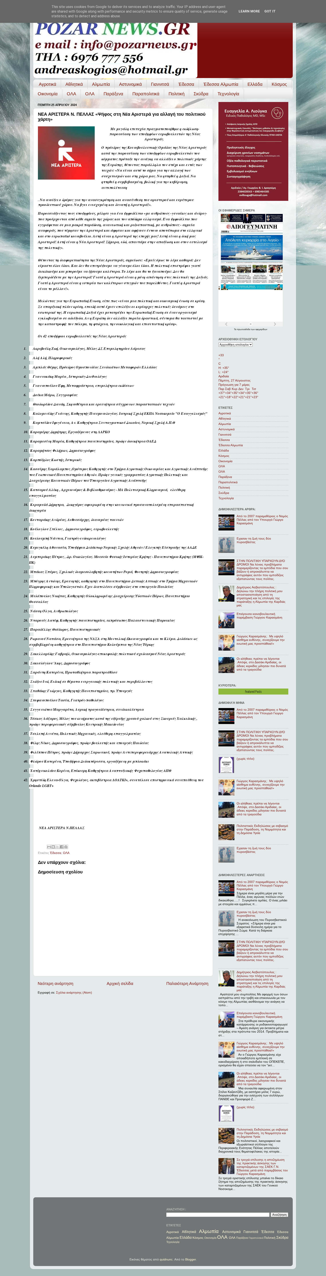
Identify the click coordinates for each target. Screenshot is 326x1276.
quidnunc (166, 1259)
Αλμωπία (101, 84)
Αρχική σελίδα (120, 983)
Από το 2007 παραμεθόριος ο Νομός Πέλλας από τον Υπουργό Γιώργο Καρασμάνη (262, 520)
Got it (270, 11)
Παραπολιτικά (145, 93)
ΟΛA (89, 93)
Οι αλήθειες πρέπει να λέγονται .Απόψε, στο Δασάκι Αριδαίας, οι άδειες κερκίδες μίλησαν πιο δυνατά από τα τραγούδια (261, 664)
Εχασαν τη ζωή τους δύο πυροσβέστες (254, 540)
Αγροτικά (47, 84)
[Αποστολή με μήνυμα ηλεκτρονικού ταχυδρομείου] (49, 847)
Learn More (249, 11)
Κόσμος (279, 84)
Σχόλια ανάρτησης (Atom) (74, 992)
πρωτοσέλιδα (244, 329)
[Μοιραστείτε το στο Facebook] (61, 847)
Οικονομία (48, 93)
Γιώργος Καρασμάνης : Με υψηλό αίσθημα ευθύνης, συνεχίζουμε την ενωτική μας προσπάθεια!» (261, 640)
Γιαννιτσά (160, 84)
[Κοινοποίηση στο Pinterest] (66, 847)
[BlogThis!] (53, 847)
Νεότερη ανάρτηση (55, 983)
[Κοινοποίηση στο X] (57, 847)
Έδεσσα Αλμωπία (220, 84)
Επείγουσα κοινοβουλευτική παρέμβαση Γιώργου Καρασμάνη (259, 615)
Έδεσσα (186, 84)
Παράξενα (113, 93)
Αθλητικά (74, 84)
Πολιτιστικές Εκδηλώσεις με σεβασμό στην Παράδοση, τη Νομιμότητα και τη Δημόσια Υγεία (262, 829)
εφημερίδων (261, 329)
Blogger (190, 1259)
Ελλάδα (255, 84)
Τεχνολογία (228, 93)
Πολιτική (177, 93)
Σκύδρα (201, 93)
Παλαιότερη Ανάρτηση (187, 983)
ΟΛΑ (71, 93)
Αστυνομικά (130, 84)
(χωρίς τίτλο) (245, 758)
